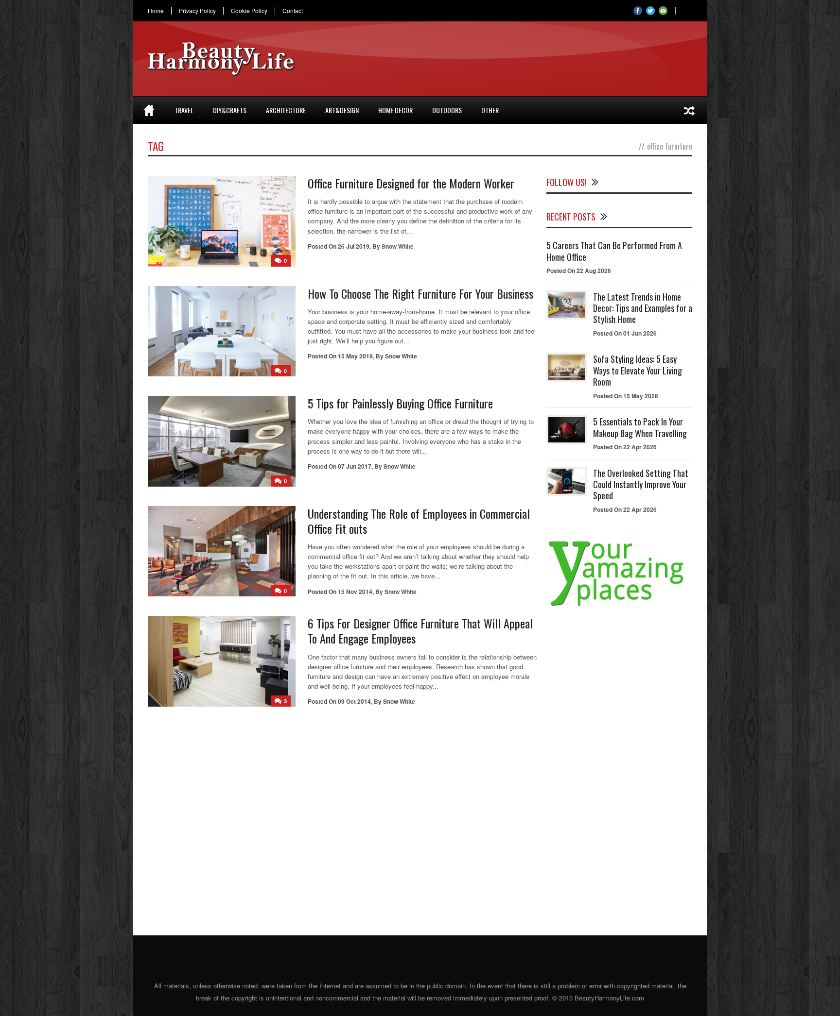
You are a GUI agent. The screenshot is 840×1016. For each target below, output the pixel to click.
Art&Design (342, 110)
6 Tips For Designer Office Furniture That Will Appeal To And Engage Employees (420, 630)
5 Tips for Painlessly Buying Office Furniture (400, 403)
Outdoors (447, 110)
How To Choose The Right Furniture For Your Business (420, 293)
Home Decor (395, 110)
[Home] (149, 110)
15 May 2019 (355, 356)
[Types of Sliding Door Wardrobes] (689, 110)
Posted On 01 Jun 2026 (625, 333)
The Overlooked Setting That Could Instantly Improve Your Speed (640, 484)
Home (156, 11)
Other (490, 110)
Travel (184, 110)
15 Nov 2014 (355, 591)
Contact (292, 11)
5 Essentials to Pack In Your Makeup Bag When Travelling (640, 427)
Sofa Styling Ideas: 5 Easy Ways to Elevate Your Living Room (637, 370)
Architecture (286, 110)
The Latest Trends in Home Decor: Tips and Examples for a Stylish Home (642, 308)
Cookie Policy (249, 11)
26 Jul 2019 (353, 246)
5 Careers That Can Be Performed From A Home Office (614, 251)
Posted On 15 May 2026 (625, 395)
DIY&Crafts (229, 110)
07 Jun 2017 (354, 466)
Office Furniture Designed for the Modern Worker (411, 183)
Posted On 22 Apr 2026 (625, 446)
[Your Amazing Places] (619, 605)
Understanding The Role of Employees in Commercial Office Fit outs (419, 521)
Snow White (398, 246)
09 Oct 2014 (354, 701)
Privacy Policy (197, 11)
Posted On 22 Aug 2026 (578, 270)
